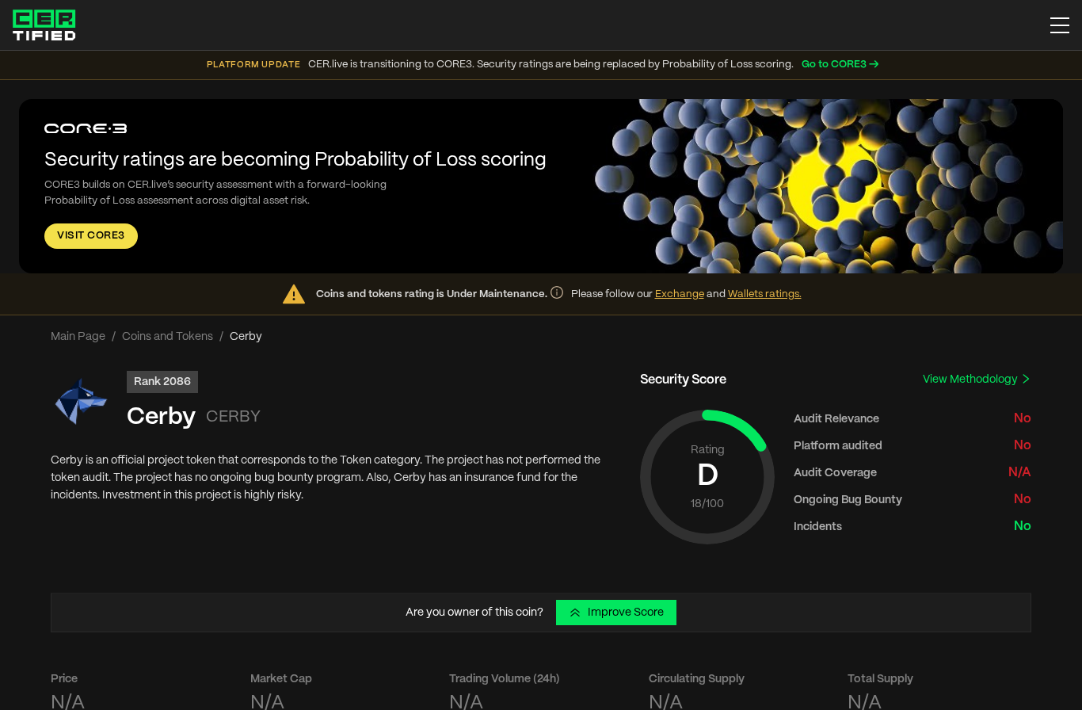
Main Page (78, 336)
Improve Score (626, 612)
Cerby (161, 417)
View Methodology (971, 379)
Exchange (679, 294)
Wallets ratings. (765, 294)
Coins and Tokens (167, 336)
